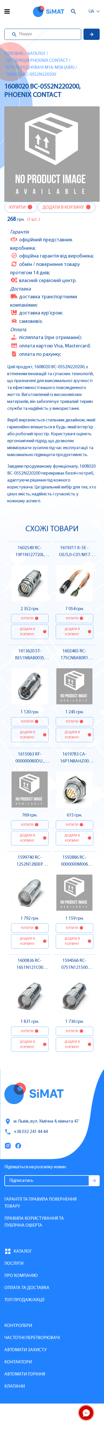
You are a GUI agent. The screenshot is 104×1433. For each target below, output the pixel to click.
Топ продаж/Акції (24, 1300)
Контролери (18, 1325)
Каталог (36, 53)
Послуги (13, 1263)
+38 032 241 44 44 (31, 1132)
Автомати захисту (25, 1350)
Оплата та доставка (26, 1288)
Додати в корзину (63, 207)
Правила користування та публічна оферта (34, 1222)
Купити (17, 207)
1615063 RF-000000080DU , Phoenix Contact (30, 761)
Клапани (14, 1386)
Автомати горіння (24, 1374)
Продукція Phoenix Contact (37, 60)
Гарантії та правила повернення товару (40, 1203)
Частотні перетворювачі (32, 1338)
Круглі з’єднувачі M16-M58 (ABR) (40, 67)
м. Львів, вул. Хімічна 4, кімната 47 (46, 1121)
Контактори (18, 1362)
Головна (14, 53)
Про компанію (21, 1275)
